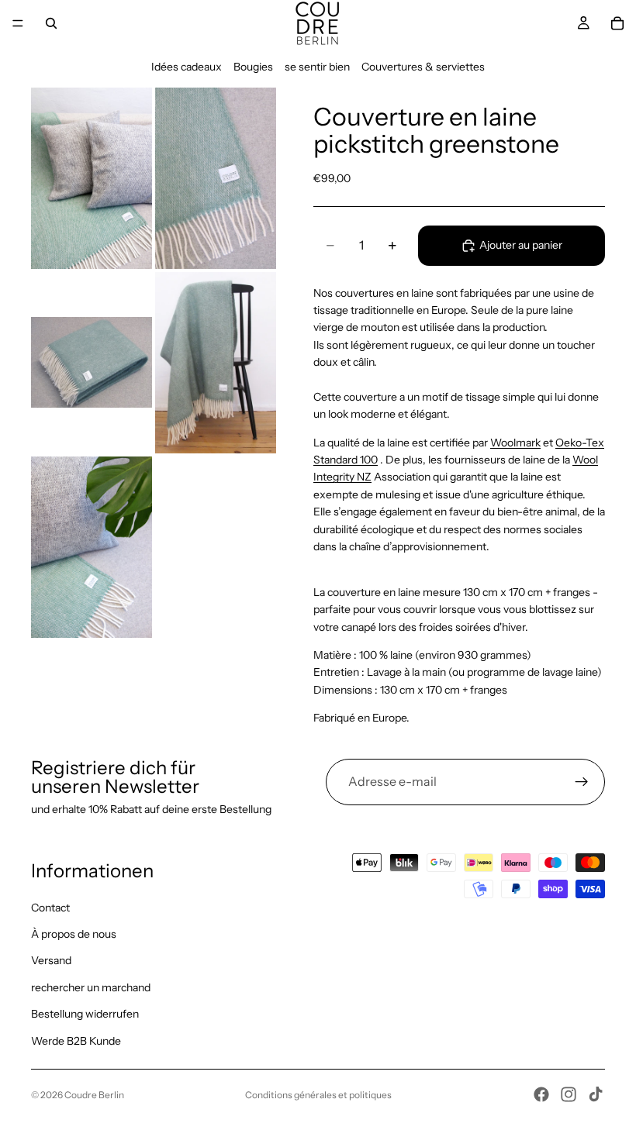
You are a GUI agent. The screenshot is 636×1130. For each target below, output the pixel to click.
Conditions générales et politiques (318, 1095)
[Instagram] (568, 1094)
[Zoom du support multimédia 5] (91, 547)
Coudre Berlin (94, 1095)
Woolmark (515, 443)
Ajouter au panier (520, 245)
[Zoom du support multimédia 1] (91, 178)
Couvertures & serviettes (423, 67)
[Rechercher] (51, 23)
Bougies (253, 67)
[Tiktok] (595, 1094)
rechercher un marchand (90, 987)
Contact (50, 908)
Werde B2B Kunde (76, 1041)
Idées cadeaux (186, 67)
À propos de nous (73, 934)
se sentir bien (317, 67)
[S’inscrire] (581, 782)
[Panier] (617, 23)
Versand (51, 961)
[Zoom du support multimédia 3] (91, 362)
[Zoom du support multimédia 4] (215, 362)
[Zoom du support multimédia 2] (215, 178)
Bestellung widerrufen (85, 1014)
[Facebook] (541, 1094)
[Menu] (18, 23)
